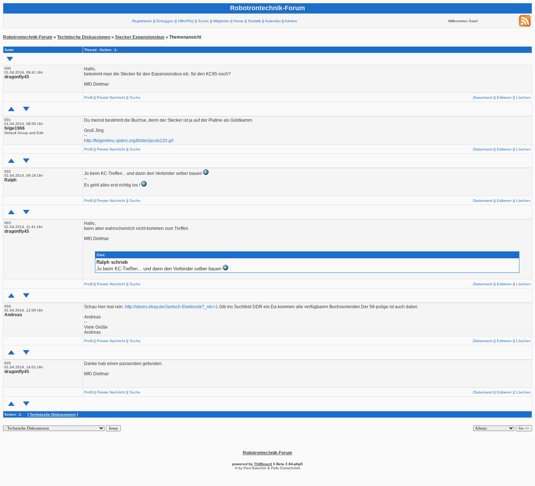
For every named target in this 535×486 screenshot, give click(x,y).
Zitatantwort (482, 97)
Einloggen (165, 21)
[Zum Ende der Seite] (10, 59)
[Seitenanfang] (11, 109)
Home (238, 21)
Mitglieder (221, 21)
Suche (203, 21)
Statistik (254, 21)
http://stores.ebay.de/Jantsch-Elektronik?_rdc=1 (171, 306)
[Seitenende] (26, 109)
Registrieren (142, 21)
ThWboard (263, 464)
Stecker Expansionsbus (140, 37)
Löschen (523, 97)
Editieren (504, 97)
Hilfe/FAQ (186, 21)
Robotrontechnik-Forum (27, 37)
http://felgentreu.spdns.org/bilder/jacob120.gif (128, 140)
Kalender (273, 21)
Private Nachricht (111, 97)
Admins (291, 21)
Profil (88, 97)
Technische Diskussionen (83, 37)
